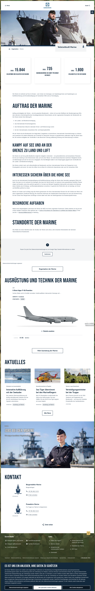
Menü (8, 5)
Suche (86, 5)
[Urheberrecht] (92, 12)
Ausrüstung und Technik (18, 404)
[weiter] (92, 310)
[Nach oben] (88, 533)
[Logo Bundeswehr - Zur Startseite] (47, 6)
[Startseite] (9, 49)
